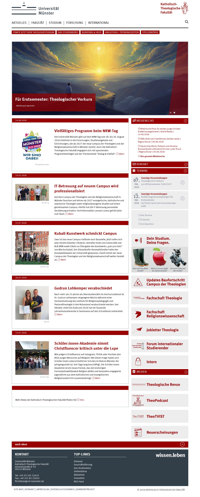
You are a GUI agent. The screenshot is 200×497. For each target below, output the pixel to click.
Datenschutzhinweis (63, 489)
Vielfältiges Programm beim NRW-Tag (86, 131)
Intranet (30, 489)
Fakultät (37, 23)
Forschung (74, 23)
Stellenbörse (150, 32)
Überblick (147, 224)
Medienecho (145, 120)
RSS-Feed (79, 482)
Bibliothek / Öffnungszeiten (122, 32)
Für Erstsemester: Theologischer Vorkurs (53, 99)
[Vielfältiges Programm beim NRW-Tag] (32, 145)
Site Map (18, 489)
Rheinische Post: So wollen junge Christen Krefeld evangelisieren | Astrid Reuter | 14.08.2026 (159, 132)
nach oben (21, 444)
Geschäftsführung (83, 465)
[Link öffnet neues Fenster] (159, 384)
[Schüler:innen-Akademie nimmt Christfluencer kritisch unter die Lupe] (32, 358)
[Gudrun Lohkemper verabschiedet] (32, 303)
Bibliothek (79, 475)
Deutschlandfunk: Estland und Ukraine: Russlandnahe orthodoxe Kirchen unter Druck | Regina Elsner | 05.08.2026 (159, 149)
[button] (170, 112)
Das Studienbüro (68, 32)
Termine (142, 171)
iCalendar (145, 220)
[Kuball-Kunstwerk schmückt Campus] (32, 248)
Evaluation (79, 478)
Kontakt (142, 164)
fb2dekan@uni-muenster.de (29, 481)
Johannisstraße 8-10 (25, 467)
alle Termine (146, 215)
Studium (55, 23)
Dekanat (78, 461)
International (98, 23)
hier (82, 400)
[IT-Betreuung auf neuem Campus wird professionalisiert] (32, 192)
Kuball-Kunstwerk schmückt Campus (85, 234)
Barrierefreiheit (85, 489)
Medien (142, 371)
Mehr (121, 154)
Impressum (42, 489)
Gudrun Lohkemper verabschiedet (83, 288)
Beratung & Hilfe (92, 32)
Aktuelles (19, 23)
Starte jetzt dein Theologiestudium (33, 32)
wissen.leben (170, 455)
